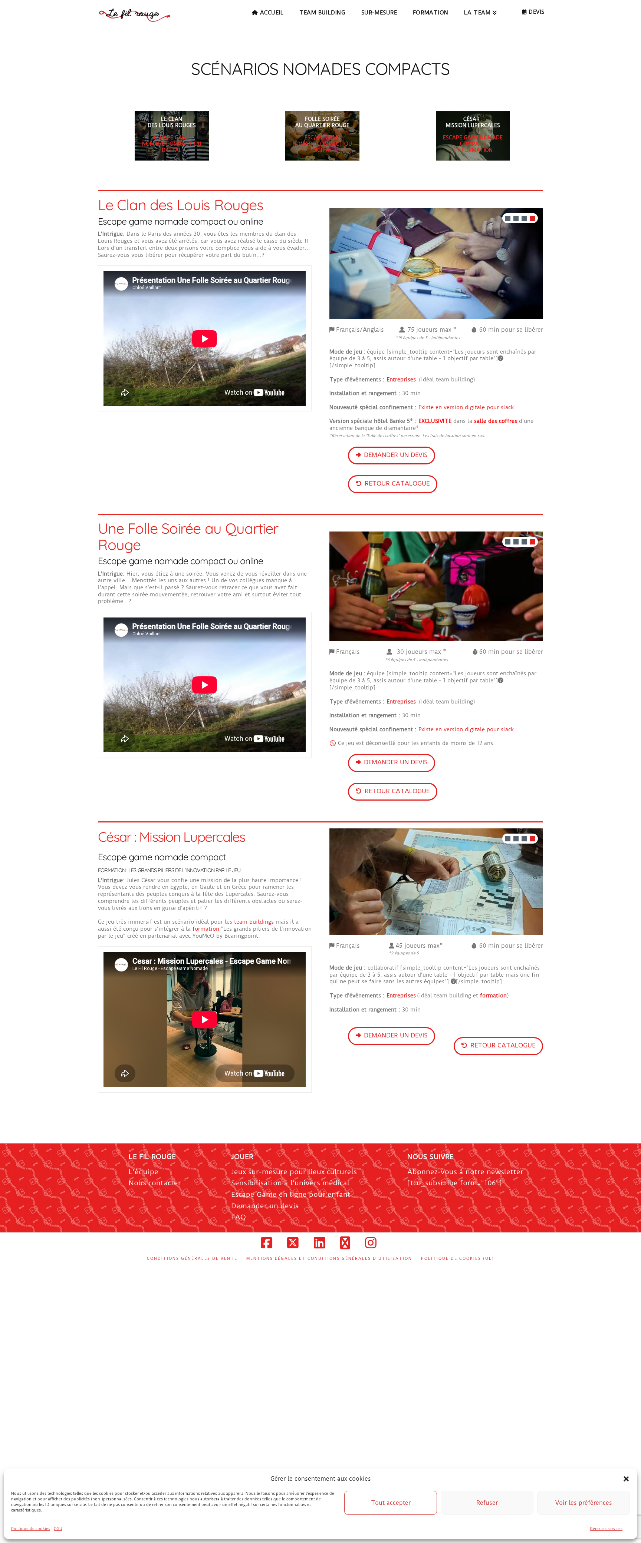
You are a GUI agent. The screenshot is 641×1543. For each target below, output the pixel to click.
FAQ (238, 1218)
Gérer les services (606, 1528)
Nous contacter (155, 1184)
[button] (626, 1479)
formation (207, 930)
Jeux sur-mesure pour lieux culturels (294, 1173)
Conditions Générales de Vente (192, 1260)
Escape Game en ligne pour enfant (291, 1196)
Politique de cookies (30, 1528)
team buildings (254, 923)
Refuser (487, 1502)
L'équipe (143, 1173)
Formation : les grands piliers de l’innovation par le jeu (169, 871)
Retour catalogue (397, 483)
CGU (58, 1528)
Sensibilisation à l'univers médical (290, 1184)
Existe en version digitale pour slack (466, 407)
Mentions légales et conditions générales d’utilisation (329, 1260)
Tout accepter (391, 1502)
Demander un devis (395, 454)
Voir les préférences (583, 1502)
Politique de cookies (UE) (457, 1260)
